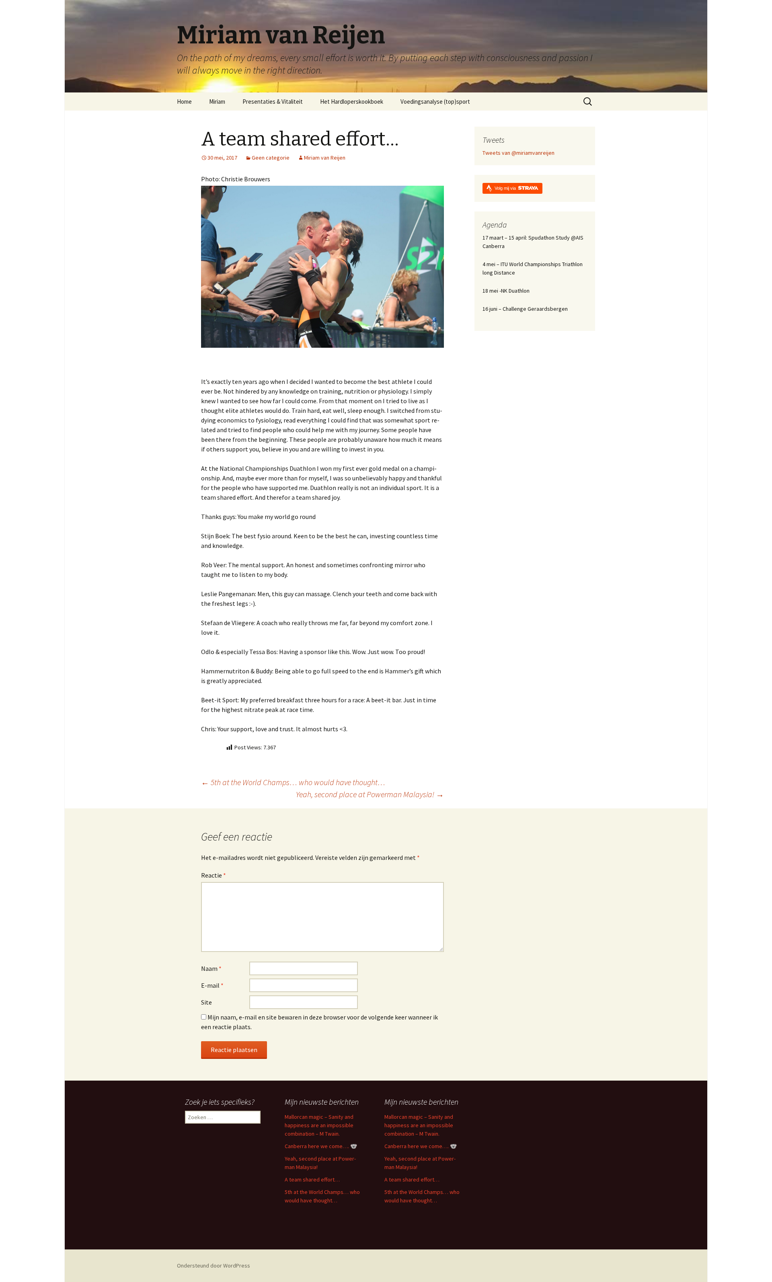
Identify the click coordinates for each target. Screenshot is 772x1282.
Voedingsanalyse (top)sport (435, 101)
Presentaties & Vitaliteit (272, 101)
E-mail (212, 985)
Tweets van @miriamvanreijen (518, 152)
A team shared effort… (312, 1179)
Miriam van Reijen (324, 157)
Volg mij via (506, 188)
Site (206, 1002)
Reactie (213, 875)
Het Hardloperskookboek (351, 101)
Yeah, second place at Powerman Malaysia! (370, 794)
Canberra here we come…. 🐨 (321, 1146)
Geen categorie (271, 157)
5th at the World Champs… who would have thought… (293, 782)
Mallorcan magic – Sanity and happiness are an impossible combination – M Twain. (319, 1125)
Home (184, 101)
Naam (211, 968)
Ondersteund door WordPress (213, 1265)
